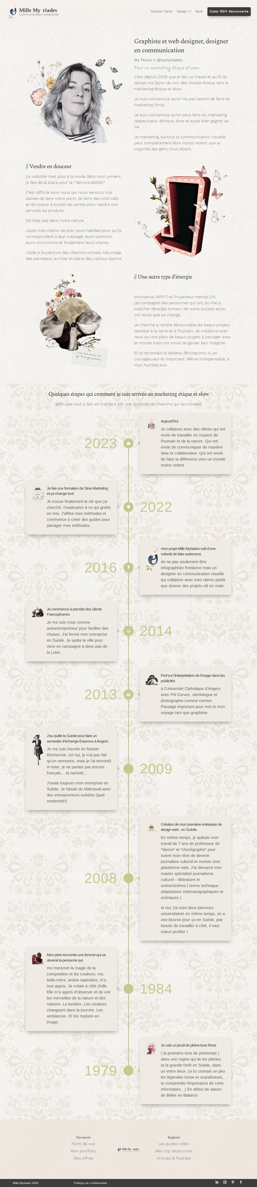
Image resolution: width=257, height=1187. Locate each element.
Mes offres (83, 1158)
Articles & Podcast (174, 1158)
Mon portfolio (83, 1151)
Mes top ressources (173, 1151)
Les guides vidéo (173, 1143)
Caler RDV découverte (229, 11)
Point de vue (83, 1143)
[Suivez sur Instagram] (225, 1182)
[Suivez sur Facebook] (241, 1182)
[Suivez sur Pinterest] (233, 1182)
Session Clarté (161, 11)
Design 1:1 (184, 11)
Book (199, 11)
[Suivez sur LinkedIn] (217, 1182)
